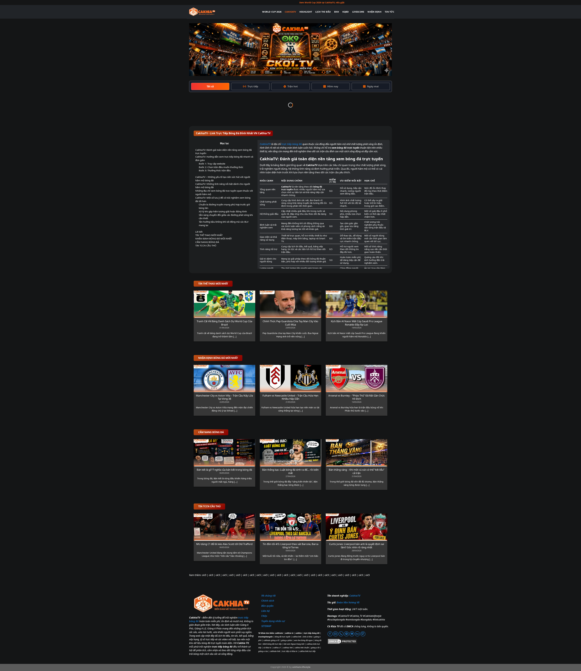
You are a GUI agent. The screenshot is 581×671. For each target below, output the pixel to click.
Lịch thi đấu (323, 11)
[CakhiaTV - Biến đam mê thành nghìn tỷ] (202, 11)
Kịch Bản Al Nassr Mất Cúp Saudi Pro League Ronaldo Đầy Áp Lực (356, 323)
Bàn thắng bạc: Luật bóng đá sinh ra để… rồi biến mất (290, 471)
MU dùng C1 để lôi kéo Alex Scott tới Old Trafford (224, 544)
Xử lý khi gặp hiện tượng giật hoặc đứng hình (223, 211)
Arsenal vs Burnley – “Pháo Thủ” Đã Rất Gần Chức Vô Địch (356, 397)
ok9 (204, 575)
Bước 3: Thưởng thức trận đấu (215, 170)
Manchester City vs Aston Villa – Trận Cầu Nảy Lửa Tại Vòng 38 (224, 397)
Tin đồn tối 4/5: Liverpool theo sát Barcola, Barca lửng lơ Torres (290, 545)
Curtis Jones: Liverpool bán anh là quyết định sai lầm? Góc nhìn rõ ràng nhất (356, 545)
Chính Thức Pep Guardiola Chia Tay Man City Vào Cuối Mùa (290, 323)
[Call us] (340, 633)
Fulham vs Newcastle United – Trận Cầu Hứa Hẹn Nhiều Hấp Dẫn (290, 397)
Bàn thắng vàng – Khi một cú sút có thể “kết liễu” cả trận (356, 471)
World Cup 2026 (271, 11)
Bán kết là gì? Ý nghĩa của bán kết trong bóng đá (224, 469)
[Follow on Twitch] (362, 633)
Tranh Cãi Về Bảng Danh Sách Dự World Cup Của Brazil (224, 323)
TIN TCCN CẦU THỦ (205, 245)
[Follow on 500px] (357, 633)
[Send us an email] (335, 633)
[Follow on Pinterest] (346, 633)
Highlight (305, 11)
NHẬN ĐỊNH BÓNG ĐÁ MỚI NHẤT (213, 238)
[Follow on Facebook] (330, 633)
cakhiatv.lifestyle (301, 667)
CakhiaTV (290, 11)
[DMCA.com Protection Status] (359, 641)
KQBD (345, 11)
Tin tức (389, 11)
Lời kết (198, 231)
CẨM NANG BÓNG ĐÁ (207, 241)
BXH (336, 11)
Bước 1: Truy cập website (212, 163)
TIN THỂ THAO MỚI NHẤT (209, 235)
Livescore (358, 11)
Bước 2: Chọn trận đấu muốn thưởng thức (221, 167)
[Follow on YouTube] (351, 633)
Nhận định (374, 11)
